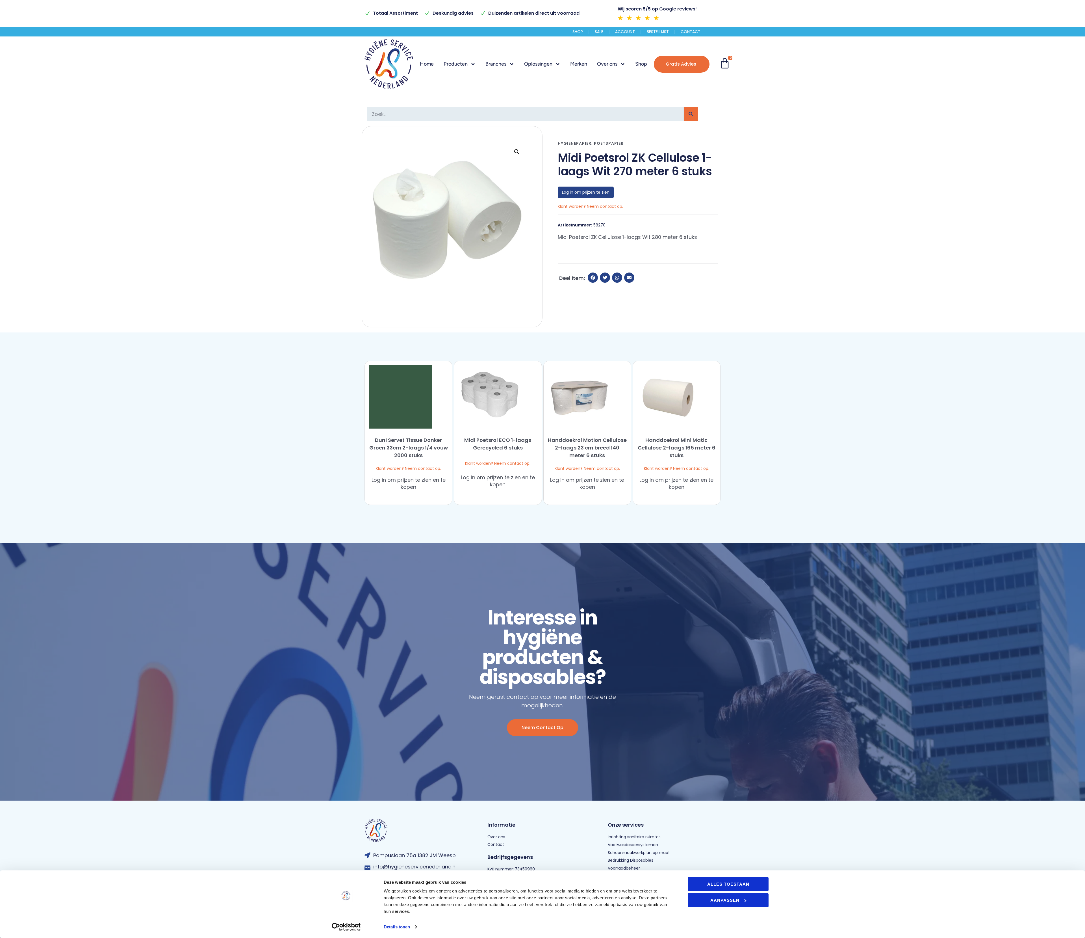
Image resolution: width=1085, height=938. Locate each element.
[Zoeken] (691, 114)
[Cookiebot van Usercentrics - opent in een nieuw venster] (346, 927)
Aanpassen (724, 900)
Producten (456, 64)
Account (625, 32)
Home (427, 64)
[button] (517, 152)
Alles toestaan (728, 884)
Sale (599, 32)
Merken (578, 64)
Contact (690, 32)
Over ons (607, 64)
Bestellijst (658, 32)
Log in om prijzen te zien (585, 192)
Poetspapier (609, 143)
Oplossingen (538, 64)
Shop (577, 32)
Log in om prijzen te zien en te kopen (409, 483)
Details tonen (397, 926)
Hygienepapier (574, 143)
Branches (495, 64)
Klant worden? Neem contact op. (408, 468)
